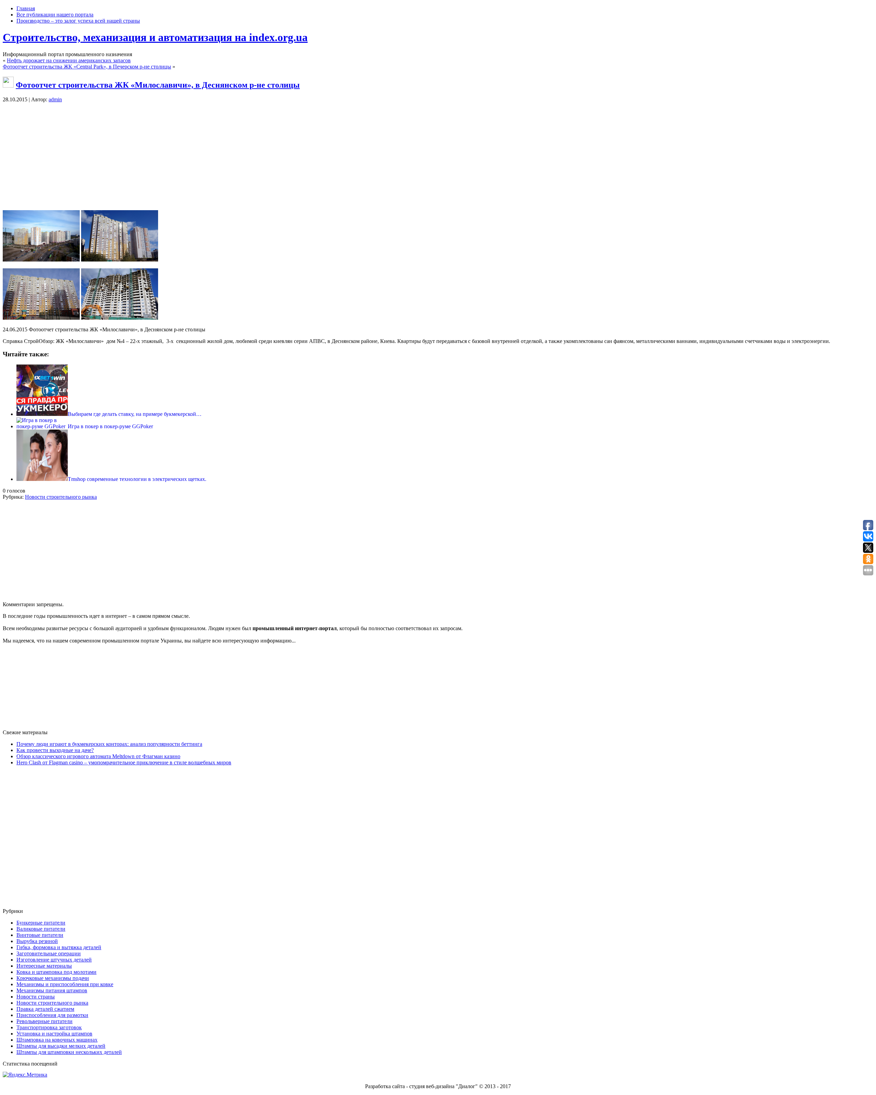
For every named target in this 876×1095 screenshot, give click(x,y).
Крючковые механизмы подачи (52, 978)
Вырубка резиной (37, 941)
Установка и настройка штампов (54, 1033)
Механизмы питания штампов (51, 990)
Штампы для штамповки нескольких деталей (69, 1052)
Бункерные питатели (40, 923)
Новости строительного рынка (61, 497)
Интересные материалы (44, 966)
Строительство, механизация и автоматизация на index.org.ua (155, 37)
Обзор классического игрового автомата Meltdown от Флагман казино (98, 756)
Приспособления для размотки (52, 1015)
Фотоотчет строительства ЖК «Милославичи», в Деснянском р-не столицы (158, 84)
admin (55, 99)
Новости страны (35, 996)
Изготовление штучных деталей (54, 960)
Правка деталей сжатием (45, 1009)
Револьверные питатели (44, 1021)
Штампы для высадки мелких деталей (60, 1046)
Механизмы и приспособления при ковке (64, 984)
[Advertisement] (438, 157)
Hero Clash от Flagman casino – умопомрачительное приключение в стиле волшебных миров (123, 762)
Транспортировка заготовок (49, 1027)
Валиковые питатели (40, 929)
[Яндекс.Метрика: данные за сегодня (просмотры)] (25, 1075)
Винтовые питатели (39, 935)
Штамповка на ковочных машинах (57, 1040)
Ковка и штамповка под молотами (56, 972)
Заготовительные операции (48, 953)
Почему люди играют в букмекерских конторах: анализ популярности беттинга (109, 744)
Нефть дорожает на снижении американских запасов (69, 60)
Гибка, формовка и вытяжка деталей (58, 947)
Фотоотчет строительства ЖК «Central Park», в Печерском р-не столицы (87, 66)
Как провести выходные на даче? (55, 750)
